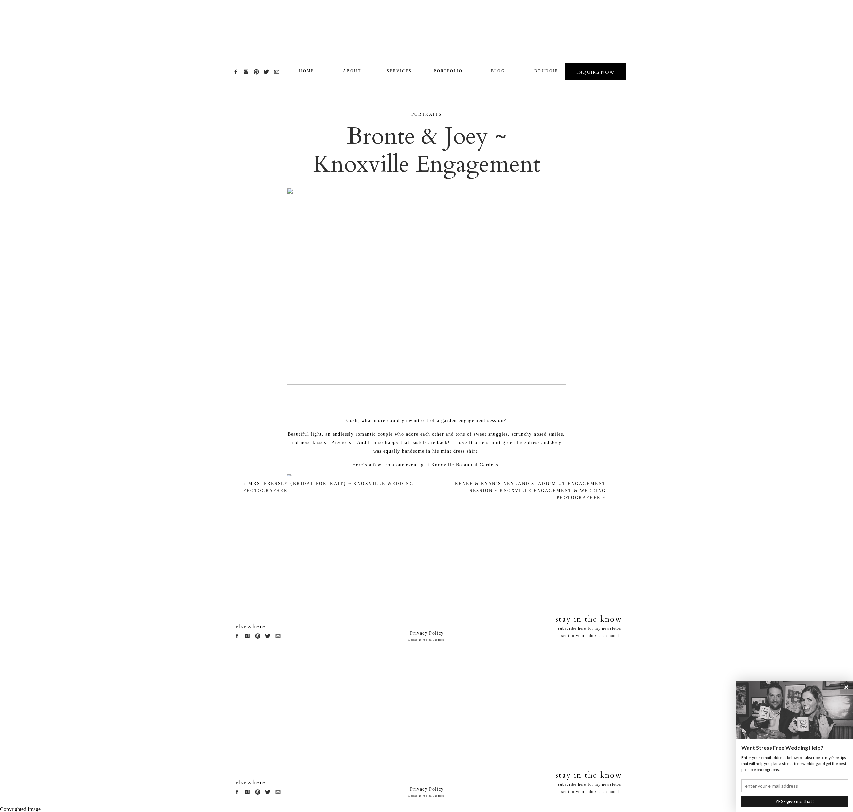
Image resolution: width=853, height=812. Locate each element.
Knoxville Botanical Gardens (464, 464)
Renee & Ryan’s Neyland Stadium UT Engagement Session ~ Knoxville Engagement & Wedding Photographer (530, 490)
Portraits (426, 114)
